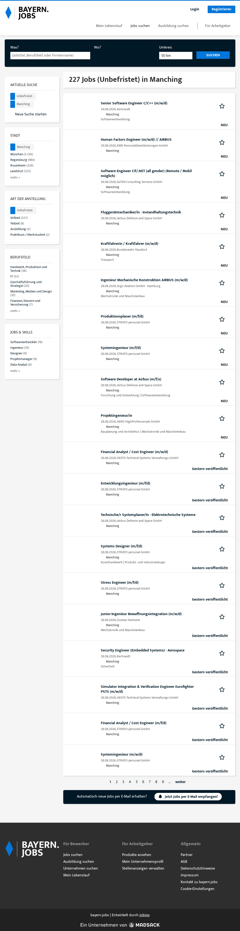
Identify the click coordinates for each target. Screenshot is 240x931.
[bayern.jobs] (27, 13)
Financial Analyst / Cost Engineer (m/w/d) (134, 452)
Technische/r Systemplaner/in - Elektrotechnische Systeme (148, 515)
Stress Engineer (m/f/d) (120, 582)
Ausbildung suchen (173, 26)
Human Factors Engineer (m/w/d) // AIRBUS (136, 139)
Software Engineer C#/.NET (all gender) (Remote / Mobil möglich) (146, 173)
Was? (14, 47)
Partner (187, 855)
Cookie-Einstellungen (197, 889)
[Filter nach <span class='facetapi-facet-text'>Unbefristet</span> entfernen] (12, 96)
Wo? (97, 47)
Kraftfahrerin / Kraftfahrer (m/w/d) (129, 244)
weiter (180, 782)
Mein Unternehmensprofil (142, 862)
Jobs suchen (140, 26)
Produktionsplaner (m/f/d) (122, 316)
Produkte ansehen (136, 855)
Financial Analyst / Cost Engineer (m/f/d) (133, 723)
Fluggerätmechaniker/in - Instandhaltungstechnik (141, 212)
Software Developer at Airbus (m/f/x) (131, 379)
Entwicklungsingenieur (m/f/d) (125, 483)
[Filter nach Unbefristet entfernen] (12, 210)
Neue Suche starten (31, 114)
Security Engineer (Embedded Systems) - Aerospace (142, 650)
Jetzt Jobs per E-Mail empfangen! (191, 797)
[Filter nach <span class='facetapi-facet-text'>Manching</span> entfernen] (12, 104)
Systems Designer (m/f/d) (121, 546)
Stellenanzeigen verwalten (143, 868)
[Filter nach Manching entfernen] (12, 147)
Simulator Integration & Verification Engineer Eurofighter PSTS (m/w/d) (147, 689)
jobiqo (144, 915)
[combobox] (50, 55)
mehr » (15, 177)
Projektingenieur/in (116, 416)
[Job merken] (223, 105)
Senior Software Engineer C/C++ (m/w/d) (134, 103)
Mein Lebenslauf (109, 26)
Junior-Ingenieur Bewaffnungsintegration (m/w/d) (141, 614)
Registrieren (221, 9)
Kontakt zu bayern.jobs (199, 882)
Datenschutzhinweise (198, 868)
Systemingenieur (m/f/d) (121, 348)
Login (194, 9)
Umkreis (165, 47)
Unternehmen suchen (80, 868)
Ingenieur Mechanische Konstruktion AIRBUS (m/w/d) (144, 280)
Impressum (190, 875)
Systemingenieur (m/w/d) (121, 754)
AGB (184, 862)
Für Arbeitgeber (218, 26)
